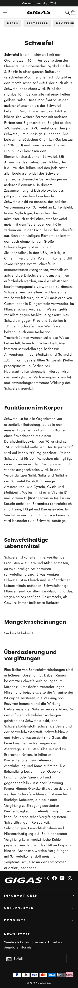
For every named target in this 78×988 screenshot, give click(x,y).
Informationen (21, 896)
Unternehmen (19, 908)
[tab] (12, 23)
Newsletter (17, 934)
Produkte (15, 920)
